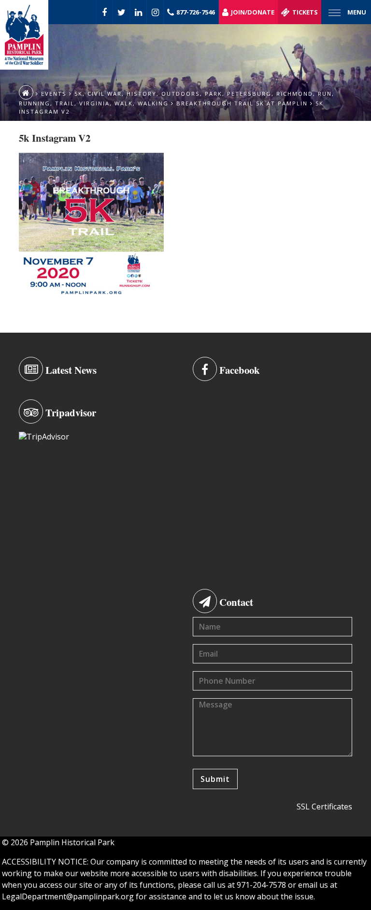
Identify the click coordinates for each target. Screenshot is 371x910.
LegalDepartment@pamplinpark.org (68, 896)
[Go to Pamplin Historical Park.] (26, 92)
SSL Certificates (324, 806)
